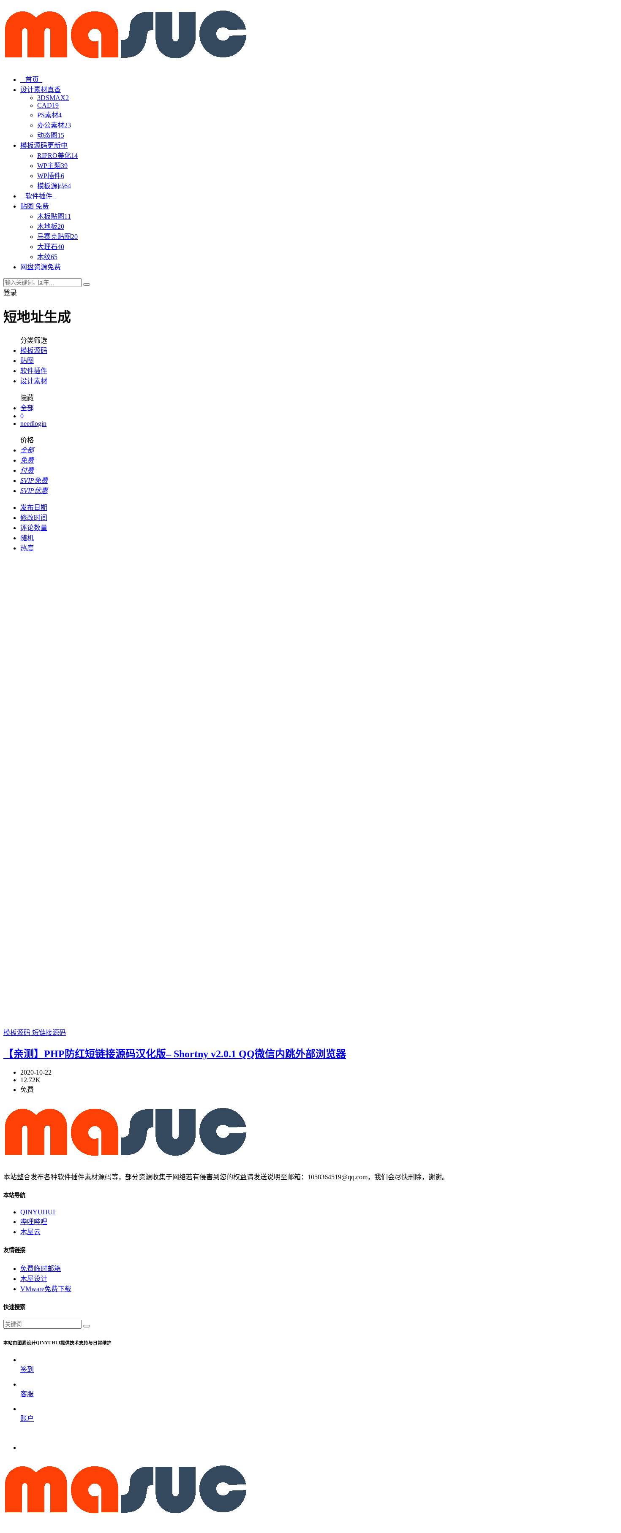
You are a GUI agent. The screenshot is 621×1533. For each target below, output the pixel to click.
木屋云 (30, 1231)
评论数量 (33, 527)
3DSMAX (53, 97)
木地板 (50, 226)
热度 (27, 548)
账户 (27, 1418)
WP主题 (52, 165)
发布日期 (33, 507)
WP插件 (50, 175)
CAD (48, 105)
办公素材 (54, 125)
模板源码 (54, 186)
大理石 (50, 246)
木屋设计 (33, 1278)
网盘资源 (40, 267)
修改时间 (33, 517)
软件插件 (40, 196)
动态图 (50, 135)
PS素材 (49, 115)
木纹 (47, 256)
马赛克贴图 (57, 236)
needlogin (33, 423)
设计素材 (33, 381)
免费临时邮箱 (40, 1268)
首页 (33, 79)
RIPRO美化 (57, 155)
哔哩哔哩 (33, 1221)
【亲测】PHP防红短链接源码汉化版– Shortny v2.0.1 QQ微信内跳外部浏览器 (174, 1053)
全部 (27, 408)
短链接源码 (49, 1032)
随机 (27, 538)
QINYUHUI (37, 1212)
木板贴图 (54, 216)
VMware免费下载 (45, 1288)
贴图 (27, 360)
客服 (27, 1394)
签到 (27, 1369)
